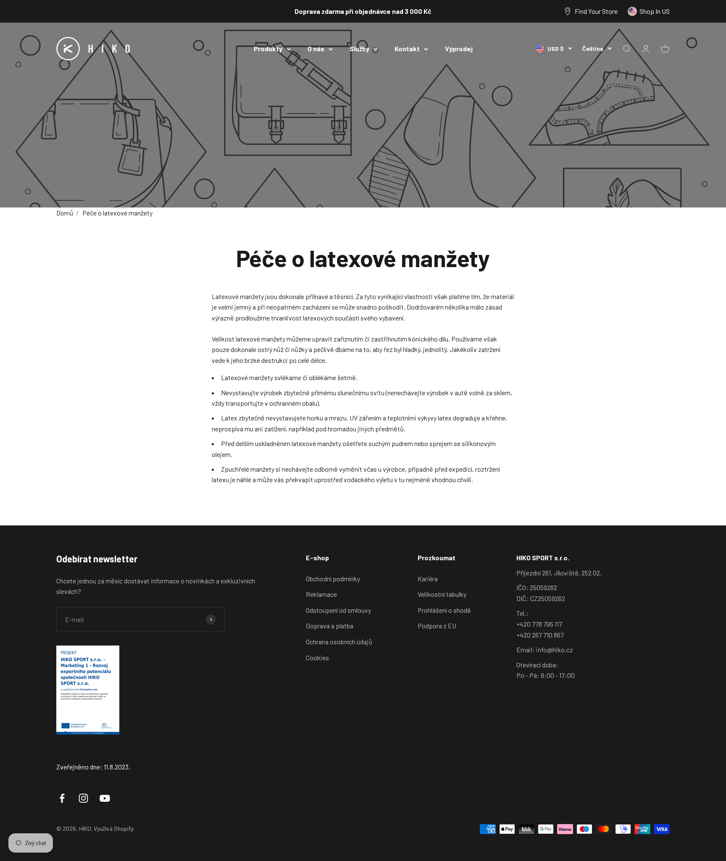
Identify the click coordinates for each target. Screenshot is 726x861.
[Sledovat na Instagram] (83, 798)
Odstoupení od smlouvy (338, 610)
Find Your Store (596, 11)
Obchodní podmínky (333, 579)
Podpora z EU (437, 626)
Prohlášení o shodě (444, 610)
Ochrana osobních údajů (339, 642)
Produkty (268, 48)
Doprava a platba (329, 626)
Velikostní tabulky (442, 594)
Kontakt (407, 48)
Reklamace (321, 594)
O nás (316, 48)
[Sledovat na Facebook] (62, 798)
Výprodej (459, 48)
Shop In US (654, 11)
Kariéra (428, 579)
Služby (359, 48)
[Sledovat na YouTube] (104, 798)
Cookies (317, 658)
